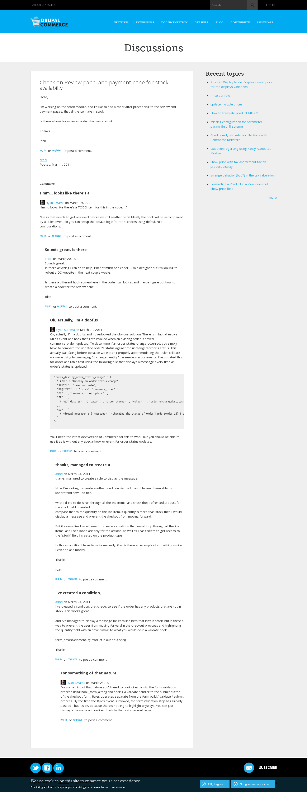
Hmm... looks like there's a (65, 192)
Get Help (201, 22)
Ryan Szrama (55, 203)
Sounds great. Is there (66, 249)
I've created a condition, (78, 592)
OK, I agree (215, 784)
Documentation (174, 22)
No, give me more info (254, 784)
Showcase (265, 22)
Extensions (145, 22)
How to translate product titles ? (234, 113)
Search (216, 5)
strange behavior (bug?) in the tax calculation (243, 175)
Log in (270, 5)
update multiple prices (226, 104)
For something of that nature (89, 672)
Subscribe (268, 767)
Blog (219, 22)
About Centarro (43, 5)
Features (121, 22)
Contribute (240, 22)
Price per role (220, 95)
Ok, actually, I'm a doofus (74, 319)
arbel (43, 160)
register (56, 150)
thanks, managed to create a (82, 464)
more (273, 197)
